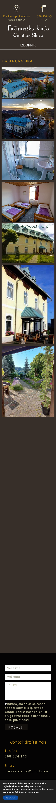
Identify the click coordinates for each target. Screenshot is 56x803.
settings (34, 792)
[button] (28, 45)
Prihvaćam (10, 798)
